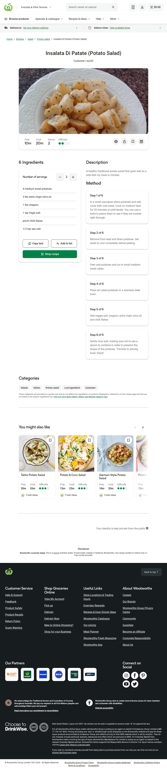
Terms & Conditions (76, 765)
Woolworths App (93, 644)
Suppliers (128, 625)
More (113, 18)
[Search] (113, 7)
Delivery (48, 612)
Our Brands (129, 601)
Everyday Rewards (94, 605)
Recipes (20, 39)
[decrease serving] (60, 177)
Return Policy (12, 621)
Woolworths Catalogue (97, 618)
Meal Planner (91, 631)
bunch (56, 553)
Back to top (150, 572)
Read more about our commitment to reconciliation (36, 710)
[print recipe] (116, 141)
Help (98, 18)
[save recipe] (133, 141)
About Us (128, 644)
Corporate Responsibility (137, 638)
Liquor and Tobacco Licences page (75, 745)
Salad (30, 39)
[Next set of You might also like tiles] (143, 427)
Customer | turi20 (83, 60)
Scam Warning (13, 627)
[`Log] (142, 7)
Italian (36, 387)
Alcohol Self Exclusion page (64, 753)
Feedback (10, 601)
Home (10, 39)
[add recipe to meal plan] (141, 141)
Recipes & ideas (78, 18)
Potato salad (43, 39)
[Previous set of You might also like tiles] (135, 427)
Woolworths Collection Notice (147, 762)
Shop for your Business (57, 631)
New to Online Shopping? (58, 625)
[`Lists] (133, 7)
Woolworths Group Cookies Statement (114, 762)
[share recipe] (124, 141)
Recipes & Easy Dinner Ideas (100, 612)
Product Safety (13, 608)
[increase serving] (73, 177)
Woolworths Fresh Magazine (100, 638)
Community (129, 618)
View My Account (54, 599)
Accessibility (93, 765)
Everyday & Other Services (34, 7)
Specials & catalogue (47, 18)
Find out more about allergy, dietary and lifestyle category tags (80, 397)
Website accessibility (104, 708)
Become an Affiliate (134, 631)
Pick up (48, 605)
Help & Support (14, 595)
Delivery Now (51, 618)
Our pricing (90, 625)
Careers (127, 595)
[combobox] (91, 7)
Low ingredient (72, 387)
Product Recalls (14, 614)
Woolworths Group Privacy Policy (79, 762)
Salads (24, 387)
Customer (90, 387)
